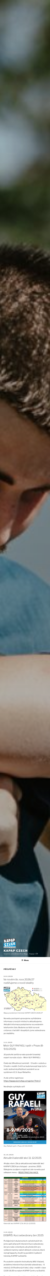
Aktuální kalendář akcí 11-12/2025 (22, 1157)
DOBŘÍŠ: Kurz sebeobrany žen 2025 (23, 1235)
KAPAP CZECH (16, 950)
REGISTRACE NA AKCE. (28, 1172)
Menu (26, 960)
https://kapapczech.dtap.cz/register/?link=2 (22, 1081)
